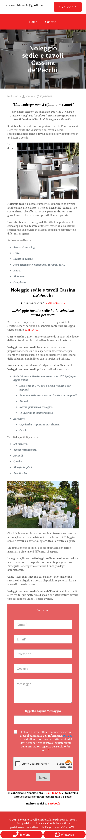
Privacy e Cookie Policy (49, 823)
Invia (43, 777)
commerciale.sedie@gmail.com (24, 5)
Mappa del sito (25, 823)
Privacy (67, 735)
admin (29, 96)
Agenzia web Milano (59, 827)
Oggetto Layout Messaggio (43, 711)
